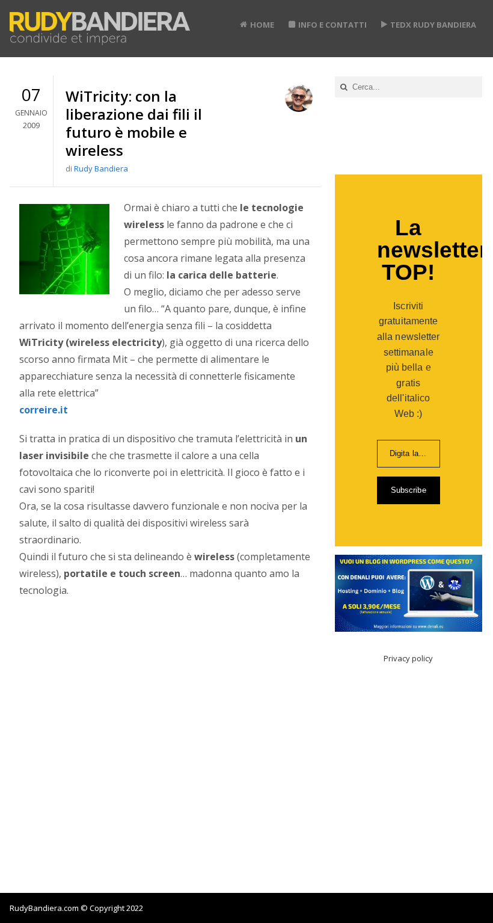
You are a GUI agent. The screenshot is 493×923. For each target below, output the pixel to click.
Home (262, 24)
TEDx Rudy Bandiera (433, 24)
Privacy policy (408, 658)
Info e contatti (332, 24)
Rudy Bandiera (101, 168)
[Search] (343, 86)
